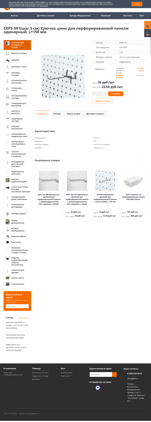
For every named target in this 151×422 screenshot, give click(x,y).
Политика (43, 6)
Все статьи (24, 318)
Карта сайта (66, 376)
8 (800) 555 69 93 (134, 373)
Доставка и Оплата (40, 372)
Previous (142, 161)
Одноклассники (92, 387)
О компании (10, 368)
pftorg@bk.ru (132, 378)
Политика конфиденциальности (13, 373)
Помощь (36, 368)
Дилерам (36, 379)
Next (145, 161)
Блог (63, 368)
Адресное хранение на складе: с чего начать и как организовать (17, 325)
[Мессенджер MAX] (97, 387)
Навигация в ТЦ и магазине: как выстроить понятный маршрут (16, 347)
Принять (137, 4)
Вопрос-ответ (66, 372)
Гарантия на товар (40, 376)
